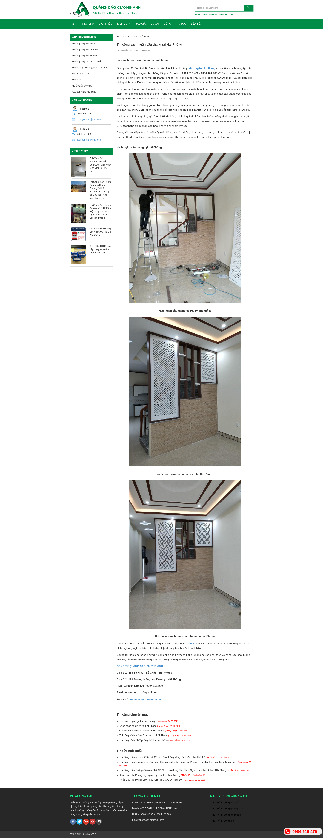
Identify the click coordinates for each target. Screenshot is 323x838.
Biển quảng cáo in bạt (84, 43)
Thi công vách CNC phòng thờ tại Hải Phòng (156, 740)
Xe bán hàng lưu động (84, 91)
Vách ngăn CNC (81, 73)
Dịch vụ (122, 23)
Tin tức (181, 23)
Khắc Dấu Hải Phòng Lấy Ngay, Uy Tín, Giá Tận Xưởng (100, 231)
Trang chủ (86, 23)
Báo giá (140, 23)
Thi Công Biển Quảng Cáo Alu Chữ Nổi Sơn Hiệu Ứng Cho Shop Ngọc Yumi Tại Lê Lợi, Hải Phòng (101, 211)
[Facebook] (73, 821)
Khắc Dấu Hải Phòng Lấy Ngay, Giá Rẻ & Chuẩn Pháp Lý (100, 249)
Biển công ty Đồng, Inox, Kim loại (90, 67)
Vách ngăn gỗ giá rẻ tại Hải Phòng (150, 726)
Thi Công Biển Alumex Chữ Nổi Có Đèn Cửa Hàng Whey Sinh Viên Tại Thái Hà (100, 164)
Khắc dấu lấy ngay (82, 85)
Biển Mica (78, 79)
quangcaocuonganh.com (145, 698)
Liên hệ (196, 23)
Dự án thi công (161, 23)
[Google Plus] (86, 821)
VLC (94, 834)
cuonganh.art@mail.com (89, 119)
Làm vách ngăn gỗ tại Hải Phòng (149, 721)
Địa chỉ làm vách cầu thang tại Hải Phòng (154, 730)
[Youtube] (93, 821)
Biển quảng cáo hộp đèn (85, 49)
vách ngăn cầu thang (202, 68)
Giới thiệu (105, 23)
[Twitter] (79, 821)
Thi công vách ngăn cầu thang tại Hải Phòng (155, 735)
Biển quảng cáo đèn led (85, 55)
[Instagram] (99, 821)
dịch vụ (191, 643)
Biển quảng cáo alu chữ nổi (87, 61)
